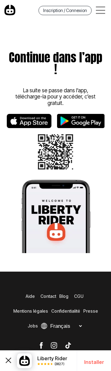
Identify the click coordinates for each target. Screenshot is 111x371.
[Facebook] (41, 345)
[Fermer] (8, 360)
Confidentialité (65, 311)
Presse (90, 311)
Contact (48, 296)
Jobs (33, 325)
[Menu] (100, 10)
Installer (94, 362)
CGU (79, 296)
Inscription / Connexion (65, 10)
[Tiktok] (68, 345)
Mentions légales (30, 311)
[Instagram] (54, 345)
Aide (30, 296)
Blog (63, 296)
